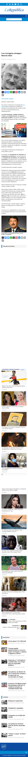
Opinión (5, 697)
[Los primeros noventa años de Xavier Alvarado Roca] (4, 725)
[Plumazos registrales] (4, 702)
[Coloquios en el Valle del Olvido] (4, 717)
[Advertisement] (14, 36)
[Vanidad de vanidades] (4, 709)
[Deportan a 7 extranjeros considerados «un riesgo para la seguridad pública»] (4, 661)
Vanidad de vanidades (15, 708)
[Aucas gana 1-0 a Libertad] (4, 642)
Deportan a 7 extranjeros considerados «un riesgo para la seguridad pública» (16, 662)
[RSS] (21, 4)
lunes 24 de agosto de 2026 (16, 729)
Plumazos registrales (15, 701)
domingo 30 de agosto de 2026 (17, 643)
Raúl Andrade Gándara (7, 98)
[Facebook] (7, 4)
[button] (26, 16)
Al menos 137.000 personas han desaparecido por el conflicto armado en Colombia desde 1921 (17, 686)
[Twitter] (10, 4)
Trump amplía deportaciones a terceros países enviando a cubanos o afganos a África (17, 651)
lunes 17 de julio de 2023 (9, 59)
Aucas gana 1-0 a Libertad (17, 641)
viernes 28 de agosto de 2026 (17, 702)
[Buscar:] (14, 19)
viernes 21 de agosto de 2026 (17, 737)
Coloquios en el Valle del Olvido (16, 716)
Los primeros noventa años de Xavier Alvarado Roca (16, 725)
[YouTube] (15, 4)
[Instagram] (18, 4)
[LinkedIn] (12, 4)
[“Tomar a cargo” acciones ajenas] (4, 735)
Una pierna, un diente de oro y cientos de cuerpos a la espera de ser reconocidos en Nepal (17, 674)
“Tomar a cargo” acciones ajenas (17, 734)
